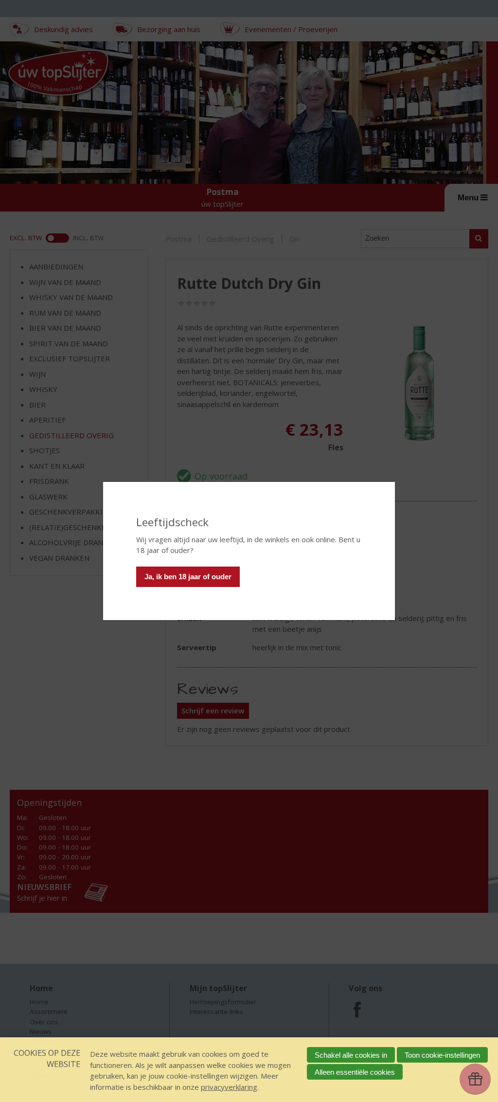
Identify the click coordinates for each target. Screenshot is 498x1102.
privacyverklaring (229, 1087)
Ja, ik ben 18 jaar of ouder (187, 576)
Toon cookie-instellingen (442, 1055)
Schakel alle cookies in (351, 1055)
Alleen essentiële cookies (355, 1072)
